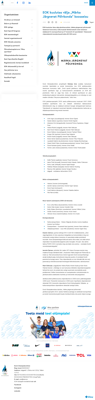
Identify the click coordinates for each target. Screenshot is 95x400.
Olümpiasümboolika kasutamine (15, 55)
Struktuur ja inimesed (12, 20)
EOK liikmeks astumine (12, 42)
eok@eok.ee (23, 379)
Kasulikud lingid (10, 77)
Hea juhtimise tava (11, 70)
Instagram (17, 388)
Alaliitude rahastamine (12, 74)
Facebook (17, 385)
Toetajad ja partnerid (12, 45)
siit (35, 382)
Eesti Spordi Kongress (12, 31)
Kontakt (7, 81)
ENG (12, 2)
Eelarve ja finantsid (11, 23)
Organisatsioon (11, 14)
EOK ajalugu (8, 27)
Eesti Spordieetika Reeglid (13, 59)
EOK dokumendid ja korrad (14, 66)
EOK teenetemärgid (11, 34)
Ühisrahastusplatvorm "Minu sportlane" (14, 50)
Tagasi (92, 22)
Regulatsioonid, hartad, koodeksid (16, 63)
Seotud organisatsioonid (13, 38)
